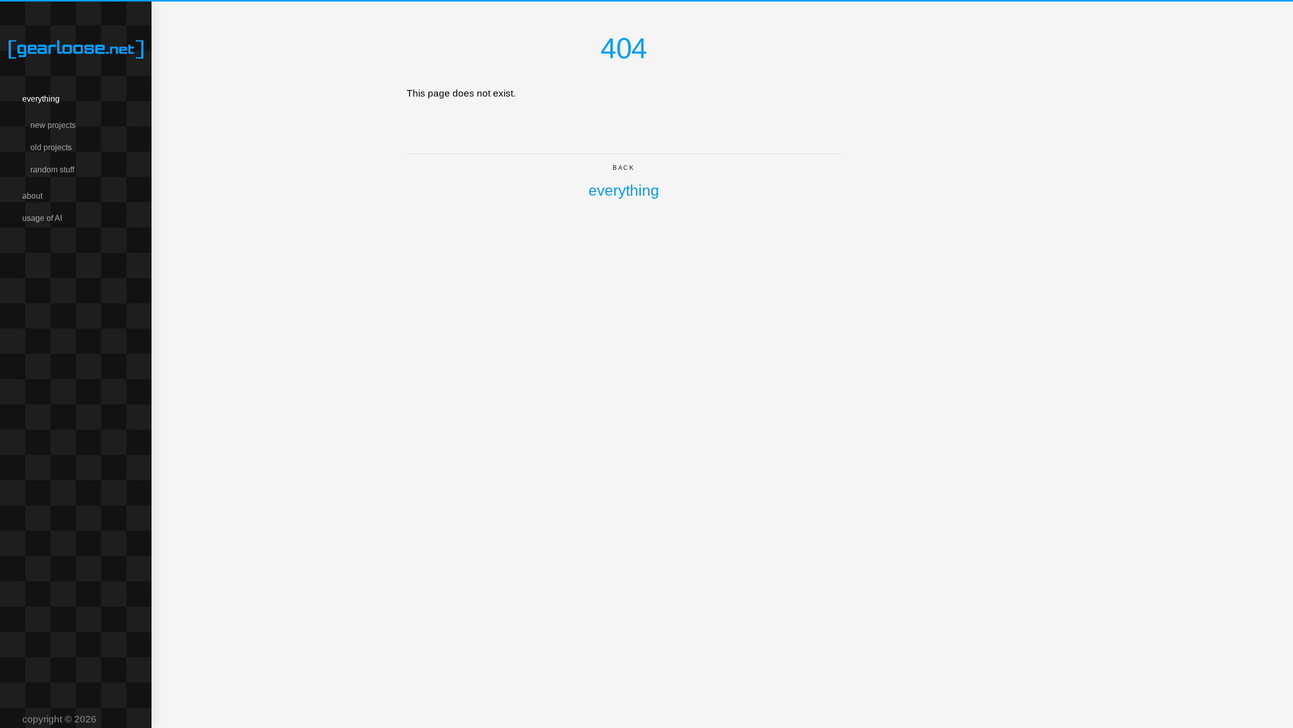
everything (41, 99)
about (32, 196)
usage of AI (42, 218)
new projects (53, 125)
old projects (51, 147)
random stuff (52, 169)
